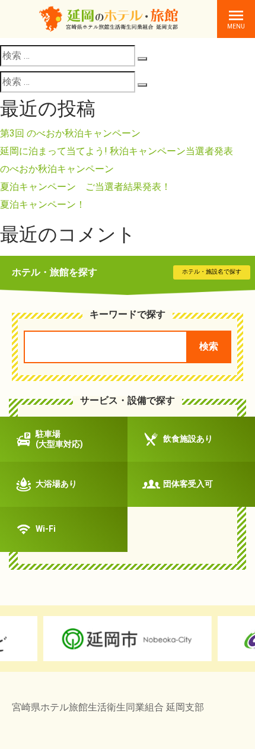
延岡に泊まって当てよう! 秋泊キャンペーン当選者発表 (116, 151)
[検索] (142, 59)
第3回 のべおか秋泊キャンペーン (70, 133)
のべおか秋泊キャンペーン (57, 168)
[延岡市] (127, 638)
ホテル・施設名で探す (211, 271)
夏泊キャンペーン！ (42, 204)
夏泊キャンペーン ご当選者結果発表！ (85, 186)
